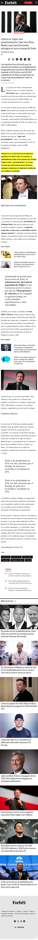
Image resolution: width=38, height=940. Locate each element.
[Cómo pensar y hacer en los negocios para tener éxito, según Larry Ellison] (19, 798)
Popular (8, 569)
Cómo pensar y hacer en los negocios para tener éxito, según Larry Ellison (17, 813)
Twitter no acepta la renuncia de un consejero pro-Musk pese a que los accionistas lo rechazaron (25, 361)
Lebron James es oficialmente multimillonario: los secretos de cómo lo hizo (25, 255)
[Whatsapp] (9, 59)
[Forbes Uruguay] (11, 2)
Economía (16, 557)
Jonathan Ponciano (7, 52)
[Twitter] (13, 59)
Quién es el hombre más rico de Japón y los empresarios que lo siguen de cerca (24, 265)
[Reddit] (21, 59)
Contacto (25, 911)
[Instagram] (21, 921)
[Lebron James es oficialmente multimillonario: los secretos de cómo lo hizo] (6, 254)
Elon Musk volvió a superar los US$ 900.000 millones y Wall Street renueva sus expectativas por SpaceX (18, 848)
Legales (18, 911)
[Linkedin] (29, 59)
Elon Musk (27, 557)
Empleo (5, 560)
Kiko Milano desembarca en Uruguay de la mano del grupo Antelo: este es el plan (20, 582)
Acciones (5, 557)
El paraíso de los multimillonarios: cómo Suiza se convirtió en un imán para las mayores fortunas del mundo (18, 633)
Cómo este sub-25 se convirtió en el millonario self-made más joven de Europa (16, 742)
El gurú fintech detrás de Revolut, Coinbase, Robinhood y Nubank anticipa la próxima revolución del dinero (20, 589)
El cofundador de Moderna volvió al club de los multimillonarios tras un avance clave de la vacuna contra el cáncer (18, 670)
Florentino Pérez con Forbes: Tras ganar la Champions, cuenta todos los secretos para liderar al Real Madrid (25, 349)
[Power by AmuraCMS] (19, 927)
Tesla (28, 560)
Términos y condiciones (8, 911)
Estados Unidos (17, 560)
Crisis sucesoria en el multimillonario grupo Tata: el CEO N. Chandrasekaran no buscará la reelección (19, 884)
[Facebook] (17, 59)
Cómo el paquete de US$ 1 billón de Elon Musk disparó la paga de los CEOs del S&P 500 (19, 706)
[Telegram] (25, 59)
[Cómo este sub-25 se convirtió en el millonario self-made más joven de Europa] (19, 725)
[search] (36, 2)
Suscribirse (28, 2)
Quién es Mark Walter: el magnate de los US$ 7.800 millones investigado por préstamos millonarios (18, 778)
